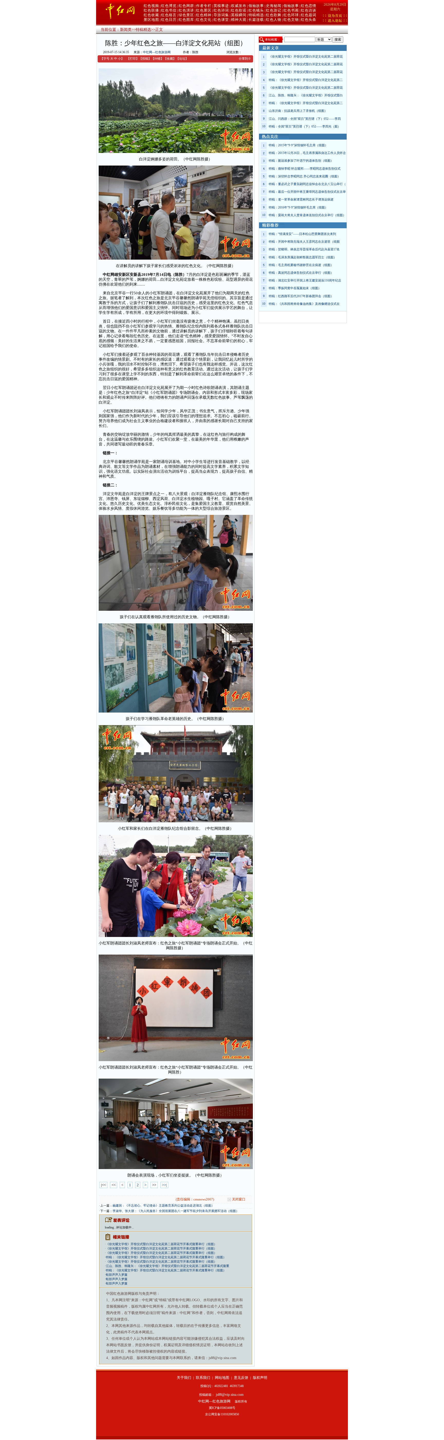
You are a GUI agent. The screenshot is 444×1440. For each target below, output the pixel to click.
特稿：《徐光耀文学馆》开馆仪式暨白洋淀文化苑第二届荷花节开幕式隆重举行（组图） (166, 1257)
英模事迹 (221, 6)
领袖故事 (256, 6)
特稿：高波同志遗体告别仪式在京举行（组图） (301, 273)
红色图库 (186, 20)
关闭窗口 (238, 1199)
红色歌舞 (273, 15)
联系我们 (203, 1378)
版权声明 (260, 1378)
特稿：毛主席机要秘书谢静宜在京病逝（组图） (301, 265)
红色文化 (203, 20)
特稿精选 (256, 15)
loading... (110, 1227)
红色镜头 (256, 10)
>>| (164, 1185)
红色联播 (151, 10)
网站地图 (222, 1378)
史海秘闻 (273, 6)
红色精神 (203, 15)
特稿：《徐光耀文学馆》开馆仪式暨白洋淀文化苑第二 (306, 80)
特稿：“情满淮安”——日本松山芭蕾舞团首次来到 (302, 234)
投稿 (145, 58)
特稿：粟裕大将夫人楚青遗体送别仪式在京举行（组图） (307, 215)
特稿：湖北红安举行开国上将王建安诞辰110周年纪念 (305, 280)
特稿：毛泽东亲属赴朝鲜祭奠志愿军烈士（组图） (303, 257)
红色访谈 (308, 10)
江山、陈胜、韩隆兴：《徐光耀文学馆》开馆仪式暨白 (306, 95)
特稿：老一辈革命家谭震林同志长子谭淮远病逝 (301, 199)
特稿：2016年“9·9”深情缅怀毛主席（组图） (298, 207)
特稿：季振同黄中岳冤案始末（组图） (295, 288)
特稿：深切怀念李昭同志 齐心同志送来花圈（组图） (304, 176)
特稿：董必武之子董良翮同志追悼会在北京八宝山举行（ (307, 184)
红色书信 (169, 10)
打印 (133, 58)
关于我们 (184, 1378)
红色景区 (203, 10)
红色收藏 (151, 15)
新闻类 (126, 30)
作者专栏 (203, 6)
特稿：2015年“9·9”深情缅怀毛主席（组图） (298, 145)
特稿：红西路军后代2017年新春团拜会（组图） (301, 296)
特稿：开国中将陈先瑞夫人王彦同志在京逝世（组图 (304, 241)
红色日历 (169, 20)
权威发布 (238, 6)
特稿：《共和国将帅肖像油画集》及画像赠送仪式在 (304, 304)
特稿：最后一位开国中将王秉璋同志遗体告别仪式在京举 (307, 192)
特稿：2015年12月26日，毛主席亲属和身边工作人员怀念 (307, 153)
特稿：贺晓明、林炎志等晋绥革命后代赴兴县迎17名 (304, 249)
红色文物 (291, 20)
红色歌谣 (238, 10)
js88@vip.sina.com (230, 1395)
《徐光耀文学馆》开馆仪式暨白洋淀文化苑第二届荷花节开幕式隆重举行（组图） (161, 1244)
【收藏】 (170, 58)
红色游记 (273, 10)
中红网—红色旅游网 (157, 52)
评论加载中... (125, 1227)
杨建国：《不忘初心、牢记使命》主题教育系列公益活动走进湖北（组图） (163, 1205)
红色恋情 (308, 6)
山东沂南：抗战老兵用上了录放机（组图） (298, 111)
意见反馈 (241, 1378)
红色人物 (273, 20)
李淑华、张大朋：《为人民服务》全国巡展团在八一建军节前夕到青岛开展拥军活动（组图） (176, 1211)
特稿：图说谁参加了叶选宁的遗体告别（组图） (301, 160)
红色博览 (169, 6)
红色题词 (308, 15)
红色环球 (291, 15)
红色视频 (151, 6)
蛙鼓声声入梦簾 (116, 1275)
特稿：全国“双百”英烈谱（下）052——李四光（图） (305, 126)
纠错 (157, 58)
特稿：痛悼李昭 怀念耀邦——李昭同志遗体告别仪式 (304, 168)
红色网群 (186, 6)
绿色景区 (186, 15)
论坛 (182, 58)
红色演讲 (186, 10)
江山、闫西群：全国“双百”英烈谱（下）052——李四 (305, 119)
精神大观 (238, 20)
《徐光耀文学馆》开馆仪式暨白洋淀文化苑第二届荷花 (306, 56)
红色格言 (169, 15)
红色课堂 (221, 20)
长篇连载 (256, 20)
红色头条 (308, 20)
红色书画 (291, 10)
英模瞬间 (238, 15)
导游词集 (221, 15)
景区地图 (151, 20)
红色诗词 (221, 10)
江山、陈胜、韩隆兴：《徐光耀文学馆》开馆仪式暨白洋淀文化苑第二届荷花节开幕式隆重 (167, 1266)
